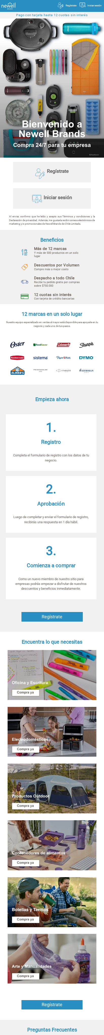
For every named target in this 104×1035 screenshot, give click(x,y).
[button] (55, 267)
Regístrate (71, 5)
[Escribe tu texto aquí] (52, 902)
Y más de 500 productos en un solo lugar (56, 252)
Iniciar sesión (94, 5)
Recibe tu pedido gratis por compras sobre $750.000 (57, 282)
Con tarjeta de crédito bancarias (54, 297)
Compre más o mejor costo (57, 267)
